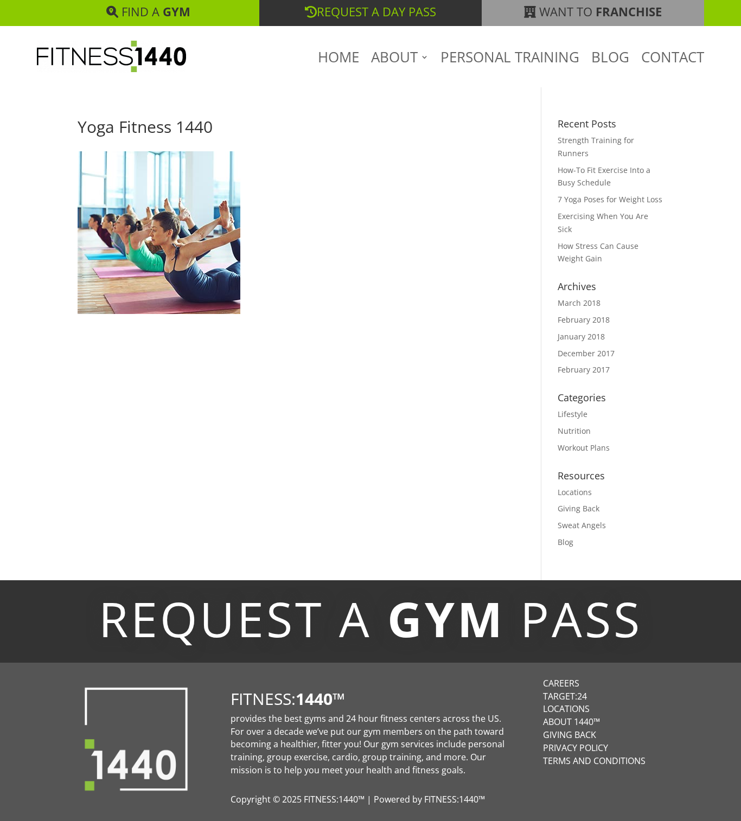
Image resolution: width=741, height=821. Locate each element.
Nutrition (574, 431)
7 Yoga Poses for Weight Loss (610, 199)
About (394, 59)
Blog (610, 59)
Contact (672, 59)
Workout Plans (584, 447)
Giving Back (578, 508)
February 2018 (584, 320)
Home (338, 59)
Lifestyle (572, 414)
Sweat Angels (582, 525)
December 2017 (586, 353)
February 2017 (584, 369)
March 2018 (579, 303)
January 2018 (581, 336)
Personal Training (509, 59)
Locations (575, 492)
